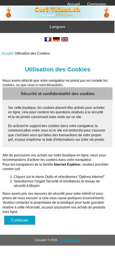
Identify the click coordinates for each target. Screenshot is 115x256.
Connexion (96, 4)
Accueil (73, 4)
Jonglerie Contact (69, 239)
